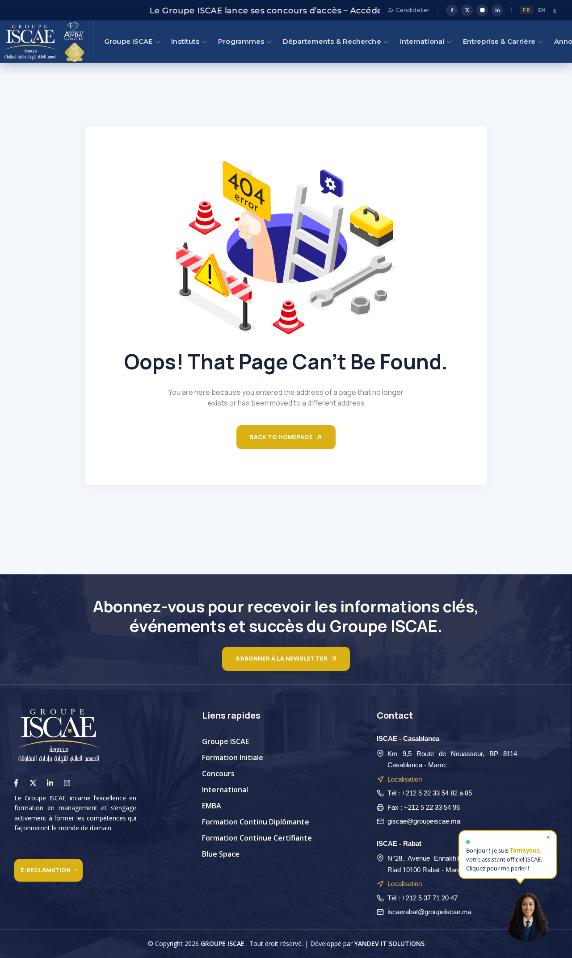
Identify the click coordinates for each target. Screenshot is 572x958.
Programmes (241, 41)
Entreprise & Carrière (499, 41)
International (422, 41)
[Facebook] (452, 10)
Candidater (411, 9)
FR (526, 10)
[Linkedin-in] (50, 782)
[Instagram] (482, 10)
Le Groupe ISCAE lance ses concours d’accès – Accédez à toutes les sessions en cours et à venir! (321, 11)
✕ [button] (548, 839)
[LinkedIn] (497, 10)
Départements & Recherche (332, 41)
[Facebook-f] (16, 782)
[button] (527, 913)
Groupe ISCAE (128, 41)
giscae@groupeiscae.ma (423, 821)
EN (542, 10)
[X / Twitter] (467, 10)
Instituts (185, 41)
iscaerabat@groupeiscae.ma (429, 912)
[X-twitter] (33, 782)
